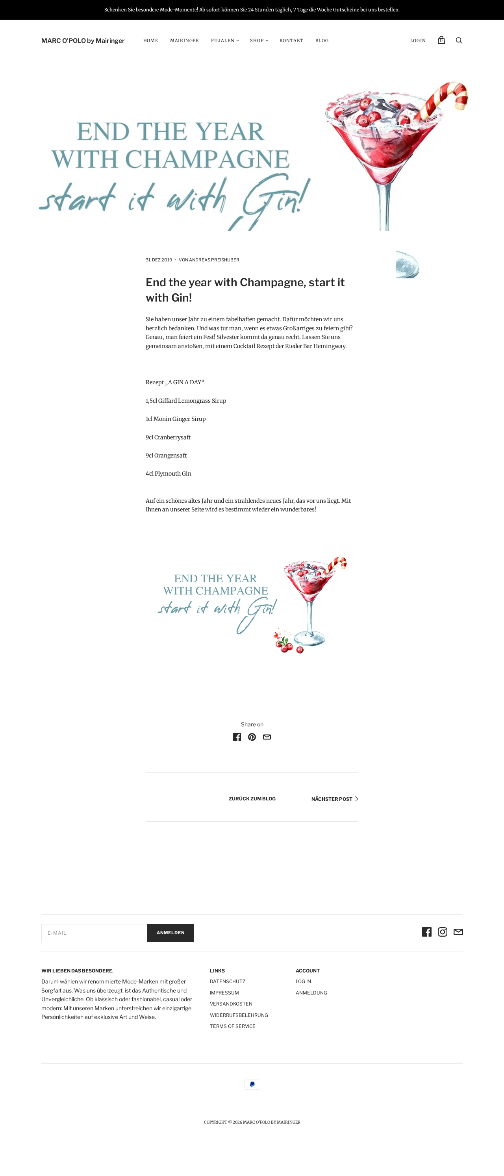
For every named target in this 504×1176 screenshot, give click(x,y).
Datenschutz (228, 981)
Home (150, 40)
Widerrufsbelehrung (239, 1015)
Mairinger (184, 40)
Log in (303, 981)
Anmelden (171, 932)
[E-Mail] (458, 933)
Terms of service (233, 1026)
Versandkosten (231, 1004)
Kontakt (292, 40)
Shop (256, 40)
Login (418, 40)
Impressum (224, 993)
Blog (321, 40)
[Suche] (459, 42)
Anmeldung (311, 993)
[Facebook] (427, 933)
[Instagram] (442, 933)
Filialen (222, 40)
